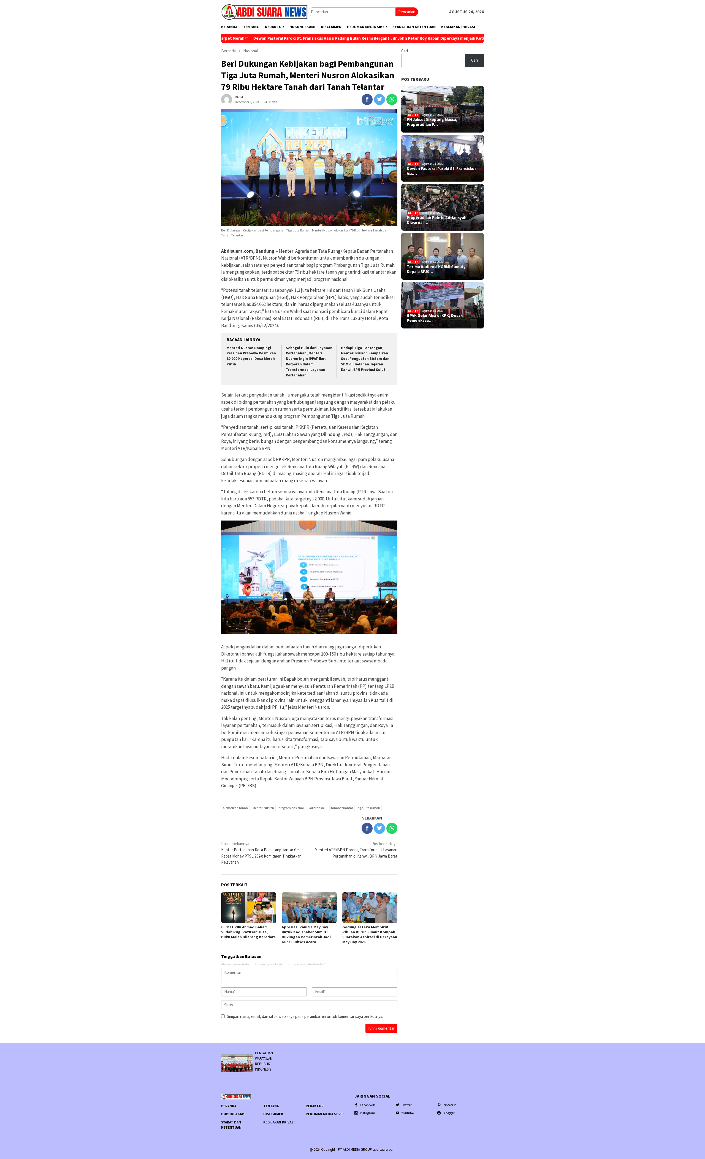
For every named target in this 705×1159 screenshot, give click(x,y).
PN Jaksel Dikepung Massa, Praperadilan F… (432, 122)
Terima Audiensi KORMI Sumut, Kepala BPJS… (436, 269)
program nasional (291, 808)
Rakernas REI (317, 808)
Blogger (448, 1113)
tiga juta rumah (369, 808)
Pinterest (449, 1105)
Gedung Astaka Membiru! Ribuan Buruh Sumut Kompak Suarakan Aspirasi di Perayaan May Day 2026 (369, 934)
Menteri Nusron (263, 808)
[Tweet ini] (379, 99)
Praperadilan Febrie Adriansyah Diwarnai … (437, 220)
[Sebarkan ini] (367, 99)
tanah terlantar (342, 808)
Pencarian (406, 11)
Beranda (228, 1106)
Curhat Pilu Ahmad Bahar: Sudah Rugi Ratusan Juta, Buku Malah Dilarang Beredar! (248, 931)
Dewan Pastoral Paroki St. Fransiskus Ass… (441, 171)
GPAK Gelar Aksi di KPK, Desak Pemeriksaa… (435, 318)
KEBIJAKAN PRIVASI (279, 1122)
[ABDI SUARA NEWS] (264, 11)
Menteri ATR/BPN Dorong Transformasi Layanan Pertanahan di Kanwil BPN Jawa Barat (355, 850)
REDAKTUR (315, 1106)
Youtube (407, 1113)
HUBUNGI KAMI (233, 1114)
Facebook (367, 1105)
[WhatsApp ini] (391, 99)
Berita (413, 115)
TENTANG (271, 1106)
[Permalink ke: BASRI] (226, 99)
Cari (404, 50)
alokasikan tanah (235, 808)
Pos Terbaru (415, 79)
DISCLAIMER (273, 1114)
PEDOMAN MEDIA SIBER (325, 1114)
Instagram (367, 1113)
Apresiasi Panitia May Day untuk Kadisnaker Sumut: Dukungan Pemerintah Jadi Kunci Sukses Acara (306, 934)
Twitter (406, 1105)
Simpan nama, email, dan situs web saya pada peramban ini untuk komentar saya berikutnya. (305, 1016)
